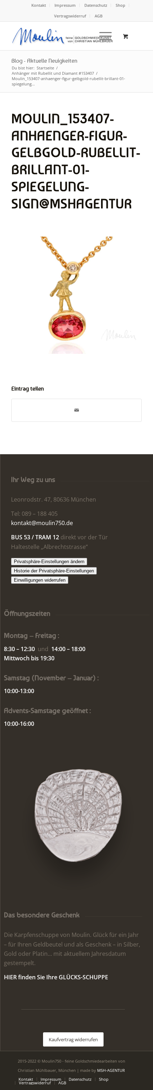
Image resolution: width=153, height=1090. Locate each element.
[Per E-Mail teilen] (76, 410)
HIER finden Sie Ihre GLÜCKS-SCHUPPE (56, 977)
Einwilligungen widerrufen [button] (39, 580)
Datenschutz (95, 5)
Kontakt (38, 5)
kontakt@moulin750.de (42, 523)
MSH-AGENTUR (111, 1070)
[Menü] (102, 36)
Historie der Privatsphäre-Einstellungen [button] (54, 570)
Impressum (65, 5)
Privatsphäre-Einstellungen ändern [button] (49, 561)
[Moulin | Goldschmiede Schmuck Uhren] (63, 36)
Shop (120, 5)
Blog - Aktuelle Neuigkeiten (44, 60)
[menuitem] (39, 5)
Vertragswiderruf (70, 16)
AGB (98, 16)
